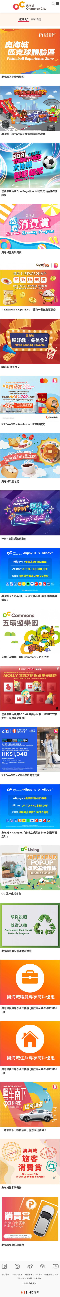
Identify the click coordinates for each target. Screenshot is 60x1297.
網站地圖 (5, 1274)
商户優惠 (36, 19)
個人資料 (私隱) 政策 (43, 1274)
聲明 (56, 1274)
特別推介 (24, 19)
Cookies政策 (17, 1274)
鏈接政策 (28, 1274)
